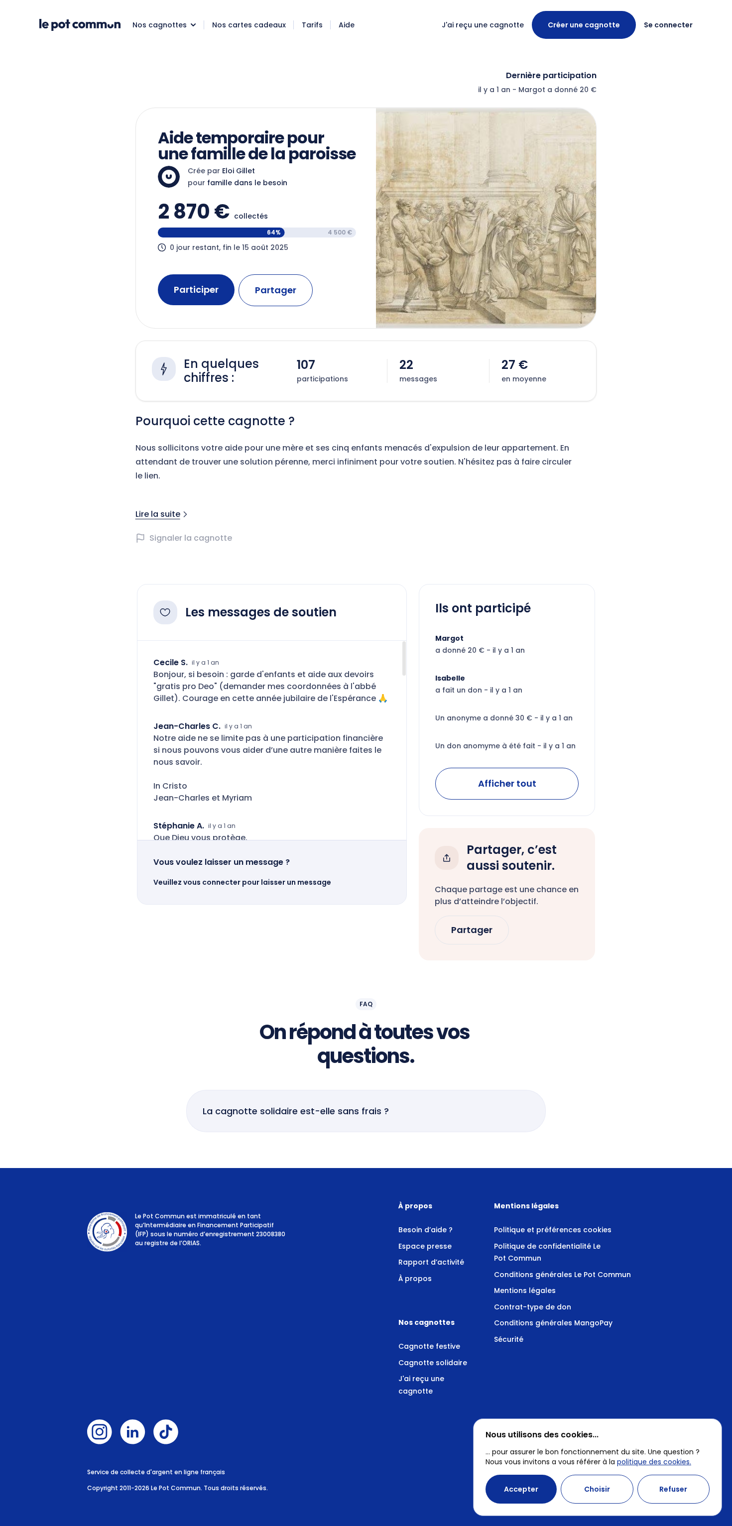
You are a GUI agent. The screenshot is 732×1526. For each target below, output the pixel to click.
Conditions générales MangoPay (553, 1323)
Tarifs (312, 25)
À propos (415, 1279)
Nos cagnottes (159, 25)
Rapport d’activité (431, 1262)
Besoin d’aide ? (425, 1230)
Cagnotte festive (429, 1346)
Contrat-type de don (532, 1307)
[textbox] (366, 489)
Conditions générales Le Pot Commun (562, 1275)
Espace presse (425, 1246)
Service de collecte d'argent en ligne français (156, 1472)
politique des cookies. (654, 1462)
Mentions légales (525, 1290)
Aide (347, 25)
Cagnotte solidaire (432, 1363)
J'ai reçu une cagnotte (483, 25)
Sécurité (508, 1339)
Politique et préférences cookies (552, 1230)
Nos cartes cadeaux (249, 25)
